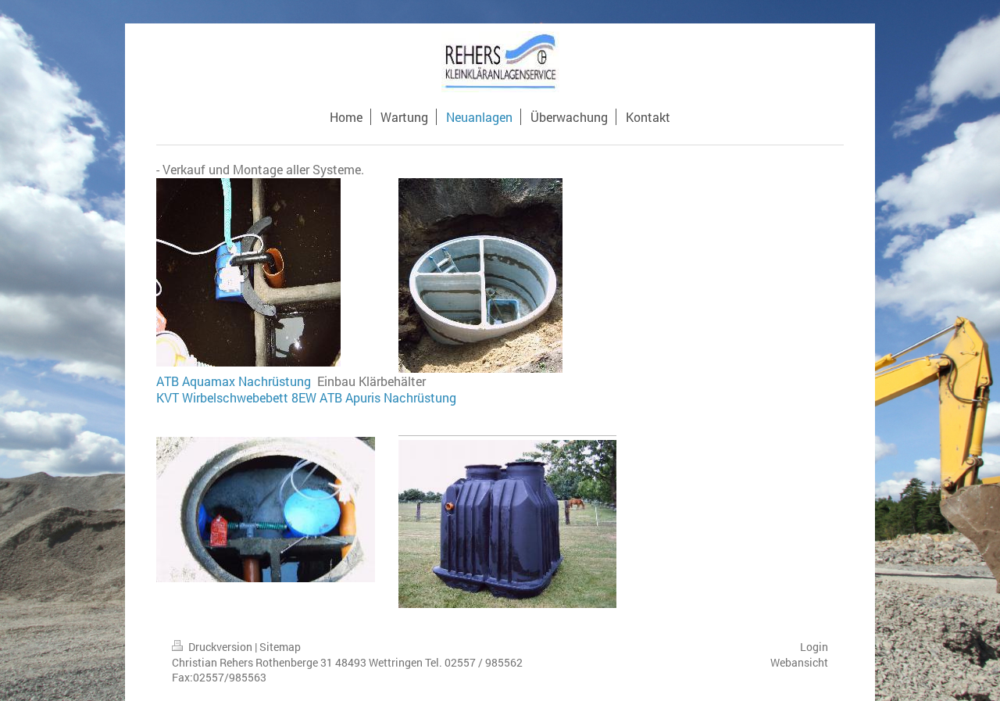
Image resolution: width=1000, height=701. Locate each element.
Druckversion (220, 646)
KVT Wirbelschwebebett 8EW (236, 397)
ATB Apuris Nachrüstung (388, 397)
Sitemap (280, 646)
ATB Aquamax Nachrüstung (235, 381)
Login (814, 646)
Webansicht (799, 662)
